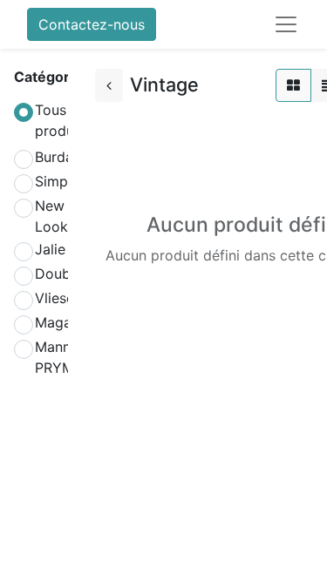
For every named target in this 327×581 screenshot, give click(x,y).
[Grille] (293, 85)
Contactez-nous (91, 24)
